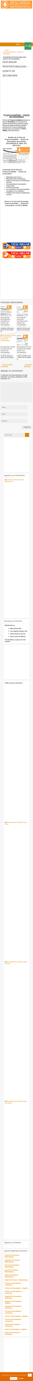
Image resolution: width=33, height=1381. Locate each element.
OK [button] (30, 1375)
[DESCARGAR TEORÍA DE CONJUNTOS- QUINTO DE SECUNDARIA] (8, 341)
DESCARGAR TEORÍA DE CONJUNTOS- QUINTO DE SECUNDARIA (8, 349)
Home (7, 50)
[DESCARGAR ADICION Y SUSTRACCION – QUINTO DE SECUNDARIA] (22, 315)
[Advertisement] (16, 25)
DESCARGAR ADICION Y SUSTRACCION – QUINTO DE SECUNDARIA (23, 321)
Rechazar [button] (13, 1378)
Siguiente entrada (28, 366)
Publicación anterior (6, 366)
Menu (18, 44)
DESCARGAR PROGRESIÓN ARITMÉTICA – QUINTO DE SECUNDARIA (6, 321)
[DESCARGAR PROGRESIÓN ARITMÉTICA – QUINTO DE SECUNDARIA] (6, 315)
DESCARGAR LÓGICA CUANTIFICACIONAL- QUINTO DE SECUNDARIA (24, 349)
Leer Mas (21, 1378)
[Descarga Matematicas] (16, 8)
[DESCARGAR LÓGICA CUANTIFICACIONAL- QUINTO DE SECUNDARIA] (22, 345)
